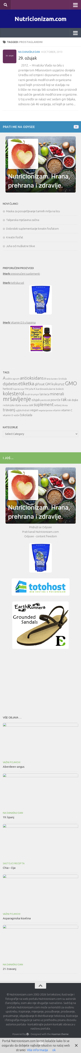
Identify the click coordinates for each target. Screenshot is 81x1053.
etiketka (26, 383)
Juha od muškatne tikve (20, 246)
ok (54, 1050)
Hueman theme (60, 1034)
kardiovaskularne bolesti (50, 388)
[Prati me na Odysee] (75, 126)
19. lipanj (8, 817)
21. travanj (9, 968)
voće (16, 415)
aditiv (9, 379)
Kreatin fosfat (14, 237)
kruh (27, 394)
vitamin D (8, 415)
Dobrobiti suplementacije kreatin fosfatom (32, 228)
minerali (57, 394)
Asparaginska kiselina (17, 918)
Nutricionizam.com (40, 18)
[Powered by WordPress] (27, 1034)
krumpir (35, 394)
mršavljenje (17, 399)
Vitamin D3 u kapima (19, 322)
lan (42, 394)
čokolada (26, 415)
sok (31, 405)
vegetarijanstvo (45, 410)
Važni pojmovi (11, 762)
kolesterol (13, 393)
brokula (63, 379)
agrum (16, 379)
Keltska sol (13, 282)
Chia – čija (9, 867)
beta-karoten (52, 379)
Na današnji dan (29, 51)
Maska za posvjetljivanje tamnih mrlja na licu (33, 211)
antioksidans (32, 378)
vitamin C (66, 410)
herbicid (7, 388)
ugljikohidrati (23, 410)
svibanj (57, 405)
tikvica (65, 405)
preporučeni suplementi (21, 273)
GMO (71, 383)
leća (46, 394)
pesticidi (45, 400)
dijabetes (10, 384)
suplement (44, 404)
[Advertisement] (40, 681)
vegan (34, 410)
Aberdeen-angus (13, 766)
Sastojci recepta (13, 863)
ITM (26, 389)
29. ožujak (27, 58)
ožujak (36, 400)
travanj (9, 410)
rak (64, 399)
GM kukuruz (54, 384)
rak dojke (72, 400)
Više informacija (37, 1050)
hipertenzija (18, 389)
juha (31, 389)
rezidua (25, 405)
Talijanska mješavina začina (22, 220)
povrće (55, 400)
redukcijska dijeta (12, 405)
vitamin (57, 410)
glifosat (40, 384)
